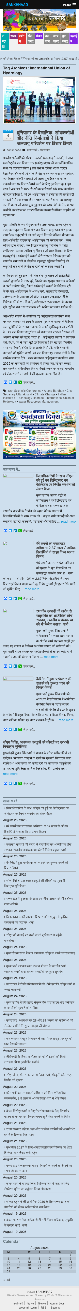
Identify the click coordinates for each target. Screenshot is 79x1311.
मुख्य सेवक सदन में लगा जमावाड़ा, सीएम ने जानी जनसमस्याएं (40, 953)
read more (68, 521)
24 (8, 1268)
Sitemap (55, 1307)
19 (29, 1265)
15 (60, 1261)
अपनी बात (45, 150)
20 (39, 1265)
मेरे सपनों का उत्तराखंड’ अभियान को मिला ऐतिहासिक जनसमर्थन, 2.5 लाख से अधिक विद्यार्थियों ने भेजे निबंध (35, 1095)
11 (18, 1261)
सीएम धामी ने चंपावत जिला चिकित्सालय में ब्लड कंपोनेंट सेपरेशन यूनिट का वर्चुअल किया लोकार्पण (36, 1186)
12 (29, 1261)
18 (18, 1265)
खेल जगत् (30, 38)
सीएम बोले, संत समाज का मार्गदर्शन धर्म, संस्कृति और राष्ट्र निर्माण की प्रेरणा (38, 1077)
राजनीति (47, 38)
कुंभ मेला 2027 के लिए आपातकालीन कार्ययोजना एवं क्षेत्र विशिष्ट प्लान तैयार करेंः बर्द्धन (38, 1150)
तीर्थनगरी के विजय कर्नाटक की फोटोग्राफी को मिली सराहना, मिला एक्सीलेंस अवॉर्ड (35, 1059)
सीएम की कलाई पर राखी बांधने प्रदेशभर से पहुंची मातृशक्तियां (33, 938)
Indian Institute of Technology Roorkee (34, 396)
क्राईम (73, 38)
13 (39, 1261)
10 (8, 1261)
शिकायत (42, 1303)
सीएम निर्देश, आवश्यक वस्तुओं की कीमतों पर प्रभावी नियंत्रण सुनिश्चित (36, 744)
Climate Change (45, 394)
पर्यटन (21, 38)
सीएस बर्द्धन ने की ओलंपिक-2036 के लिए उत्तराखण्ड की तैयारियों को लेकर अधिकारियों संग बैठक (37, 1204)
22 (60, 1265)
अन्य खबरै (56, 38)
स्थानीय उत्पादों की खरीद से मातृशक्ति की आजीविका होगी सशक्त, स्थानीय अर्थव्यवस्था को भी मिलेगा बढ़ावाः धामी (54, 617)
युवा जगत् (65, 38)
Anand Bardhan (54, 390)
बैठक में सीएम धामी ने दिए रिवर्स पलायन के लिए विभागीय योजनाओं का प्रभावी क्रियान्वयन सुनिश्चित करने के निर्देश (37, 1113)
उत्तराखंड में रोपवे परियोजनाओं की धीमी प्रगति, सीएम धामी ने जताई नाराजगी (39, 987)
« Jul (6, 1279)
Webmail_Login (28, 1307)
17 (8, 1265)
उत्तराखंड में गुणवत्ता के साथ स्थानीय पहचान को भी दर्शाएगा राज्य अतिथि (38, 901)
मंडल (39, 35)
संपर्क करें (18, 1303)
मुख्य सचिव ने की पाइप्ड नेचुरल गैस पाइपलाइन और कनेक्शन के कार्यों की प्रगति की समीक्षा (39, 1005)
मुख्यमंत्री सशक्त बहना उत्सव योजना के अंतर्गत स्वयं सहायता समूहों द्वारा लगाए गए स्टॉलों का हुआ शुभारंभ (35, 969)
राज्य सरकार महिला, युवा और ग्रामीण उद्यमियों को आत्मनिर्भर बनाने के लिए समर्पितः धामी (39, 1132)
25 (18, 1268)
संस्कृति (4, 41)
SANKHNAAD (17, 4)
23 (70, 1265)
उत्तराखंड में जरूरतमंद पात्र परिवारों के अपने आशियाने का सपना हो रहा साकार (38, 1168)
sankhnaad (13, 150)
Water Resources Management (39, 401)
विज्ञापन (30, 1303)
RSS (43, 1307)
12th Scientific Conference (24, 390)
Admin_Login (57, 1303)
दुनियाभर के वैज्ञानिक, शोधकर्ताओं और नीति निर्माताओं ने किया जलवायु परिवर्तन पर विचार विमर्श (45, 138)
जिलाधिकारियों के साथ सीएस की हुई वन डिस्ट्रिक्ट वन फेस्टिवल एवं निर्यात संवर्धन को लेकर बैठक (55, 482)
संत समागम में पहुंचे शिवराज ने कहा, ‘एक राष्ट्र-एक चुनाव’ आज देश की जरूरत (38, 1041)
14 (49, 1261)
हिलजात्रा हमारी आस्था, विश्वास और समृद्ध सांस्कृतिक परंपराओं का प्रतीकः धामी (36, 919)
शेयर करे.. (29, 382)
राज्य (13, 35)
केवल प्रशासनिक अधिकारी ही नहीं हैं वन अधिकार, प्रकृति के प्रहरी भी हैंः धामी (38, 1222)
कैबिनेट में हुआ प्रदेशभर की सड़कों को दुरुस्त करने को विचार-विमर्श (53, 683)
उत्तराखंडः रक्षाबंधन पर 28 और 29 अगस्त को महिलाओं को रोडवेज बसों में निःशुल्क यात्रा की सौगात (38, 1023)
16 (70, 1261)
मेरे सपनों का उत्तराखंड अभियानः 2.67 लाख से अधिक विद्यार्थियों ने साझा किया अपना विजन (56, 550)
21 (49, 1265)
